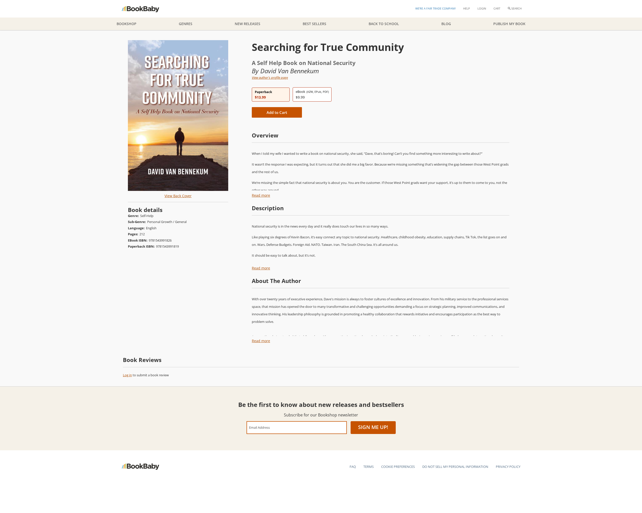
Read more (261, 195)
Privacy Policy (508, 466)
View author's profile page (270, 77)
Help (466, 8)
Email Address (259, 427)
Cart (497, 8)
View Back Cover (178, 195)
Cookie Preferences (398, 466)
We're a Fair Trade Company (435, 8)
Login (481, 8)
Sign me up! (373, 427)
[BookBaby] (144, 9)
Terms (368, 466)
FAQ (353, 466)
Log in (127, 375)
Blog (446, 23)
